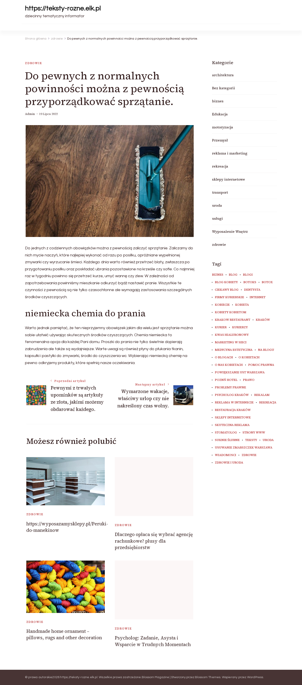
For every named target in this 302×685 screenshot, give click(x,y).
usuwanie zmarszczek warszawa (243, 447)
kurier (221, 327)
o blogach (224, 357)
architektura (223, 75)
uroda (217, 205)
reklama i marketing (229, 153)
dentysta (252, 289)
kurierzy (240, 327)
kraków (263, 319)
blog (233, 274)
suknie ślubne (227, 440)
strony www (254, 432)
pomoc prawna (261, 364)
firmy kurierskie (229, 297)
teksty (251, 440)
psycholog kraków (232, 395)
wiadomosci (225, 455)
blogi (248, 274)
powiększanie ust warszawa (240, 372)
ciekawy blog (227, 289)
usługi (217, 218)
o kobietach (249, 357)
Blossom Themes (208, 677)
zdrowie (33, 63)
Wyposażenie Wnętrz (230, 231)
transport (220, 192)
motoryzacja (222, 127)
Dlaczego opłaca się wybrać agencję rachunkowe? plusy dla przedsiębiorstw (154, 541)
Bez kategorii (223, 88)
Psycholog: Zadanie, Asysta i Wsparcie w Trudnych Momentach (153, 641)
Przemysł (220, 140)
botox (267, 282)
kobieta (242, 304)
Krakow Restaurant (232, 319)
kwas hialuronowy (232, 334)
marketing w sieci (231, 342)
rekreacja (220, 166)
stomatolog (226, 432)
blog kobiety (226, 282)
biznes (218, 101)
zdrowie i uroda (229, 462)
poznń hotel (226, 380)
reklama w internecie (234, 402)
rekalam (262, 395)
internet (258, 297)
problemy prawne (230, 387)
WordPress (255, 677)
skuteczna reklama (232, 425)
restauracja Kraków (233, 410)
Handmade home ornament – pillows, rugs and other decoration (64, 634)
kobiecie (222, 304)
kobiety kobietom (230, 312)
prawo (248, 380)
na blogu (266, 349)
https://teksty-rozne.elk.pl (63, 8)
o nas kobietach (229, 364)
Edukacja (220, 114)
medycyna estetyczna (233, 349)
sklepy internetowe (228, 179)
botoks (249, 282)
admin (30, 114)
